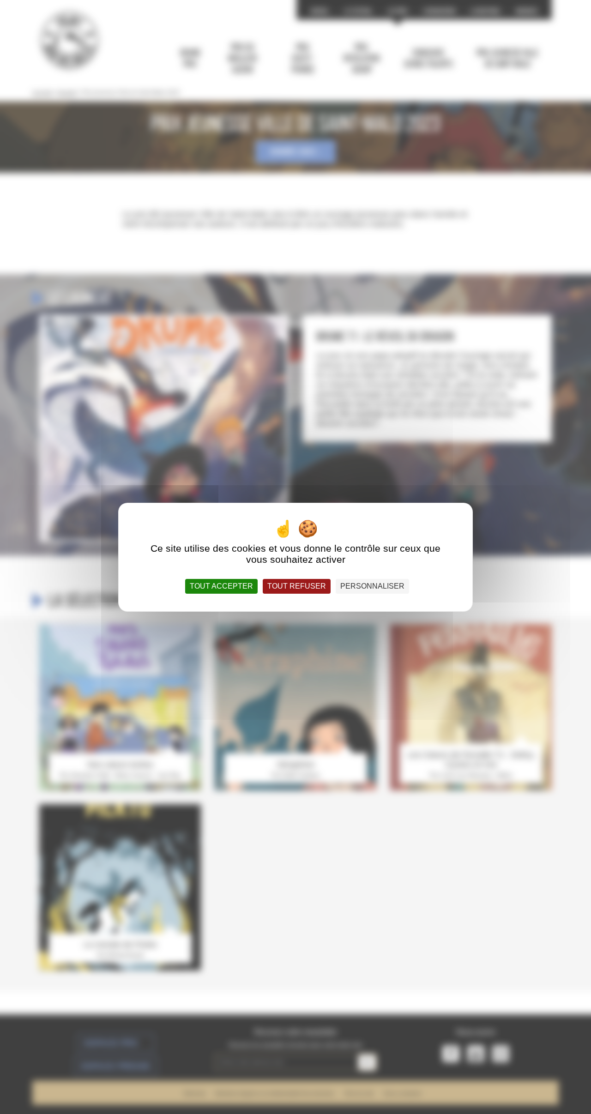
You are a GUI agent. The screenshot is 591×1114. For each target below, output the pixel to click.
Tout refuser (296, 586)
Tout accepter (221, 586)
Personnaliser (372, 586)
